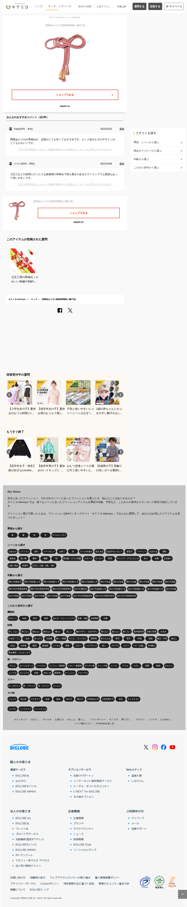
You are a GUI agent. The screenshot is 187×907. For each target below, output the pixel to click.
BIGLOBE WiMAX (26, 791)
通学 (35, 558)
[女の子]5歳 (52, 596)
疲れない (47, 631)
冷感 (24, 618)
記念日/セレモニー (114, 551)
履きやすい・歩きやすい (87, 631)
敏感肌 (45, 645)
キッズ (52, 6)
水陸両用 (95, 618)
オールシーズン (59, 535)
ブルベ (78, 645)
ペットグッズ (40, 709)
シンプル (13, 673)
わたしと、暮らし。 (77, 719)
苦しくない (13, 631)
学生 (121, 699)
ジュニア (13, 699)
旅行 (36, 551)
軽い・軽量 (61, 638)
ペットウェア (25, 709)
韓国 (35, 645)
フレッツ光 (22, 828)
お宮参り (168, 558)
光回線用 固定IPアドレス (30, 839)
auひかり (21, 781)
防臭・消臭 (83, 618)
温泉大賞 (136, 775)
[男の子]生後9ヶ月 (89, 582)
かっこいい (70, 673)
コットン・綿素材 (57, 666)
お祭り (62, 551)
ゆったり (38, 638)
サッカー (99, 558)
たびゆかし (165, 719)
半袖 (140, 638)
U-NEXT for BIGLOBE (86, 791)
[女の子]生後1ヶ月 (98, 589)
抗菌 (106, 618)
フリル (125, 666)
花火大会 (99, 551)
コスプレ (13, 709)
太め (27, 638)
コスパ (126, 645)
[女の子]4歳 (39, 596)
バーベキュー (49, 551)
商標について (18, 889)
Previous (9, 394)
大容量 (49, 638)
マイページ (175, 6)
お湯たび (59, 719)
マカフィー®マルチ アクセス (32, 860)
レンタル (56, 645)
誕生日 (130, 551)
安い (104, 645)
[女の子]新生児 (80, 589)
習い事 (23, 558)
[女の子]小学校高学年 (126, 596)
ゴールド (57, 686)
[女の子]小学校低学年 (82, 596)
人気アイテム (103, 6)
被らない (116, 631)
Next (120, 394)
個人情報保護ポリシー (108, 877)
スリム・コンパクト (78, 638)
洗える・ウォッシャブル (64, 618)
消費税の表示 (37, 877)
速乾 (46, 618)
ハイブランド (91, 645)
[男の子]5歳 (157, 582)
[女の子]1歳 (171, 589)
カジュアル (24, 673)
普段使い (58, 673)
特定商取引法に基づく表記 (79, 883)
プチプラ (115, 645)
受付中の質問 (84, 6)
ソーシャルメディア (84, 850)
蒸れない (36, 631)
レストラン (24, 551)
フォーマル (83, 673)
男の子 (80, 699)
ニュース (78, 834)
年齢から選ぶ (141, 159)
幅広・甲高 (162, 638)
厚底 (67, 645)
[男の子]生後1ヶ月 (32, 582)
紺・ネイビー (44, 686)
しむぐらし (137, 781)
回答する (155, 6)
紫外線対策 (139, 631)
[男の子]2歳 (118, 582)
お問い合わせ (18, 877)
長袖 (150, 638)
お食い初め (13, 565)
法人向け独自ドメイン (28, 865)
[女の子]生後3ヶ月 (117, 589)
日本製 (23, 645)
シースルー (41, 666)
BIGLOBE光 (22, 775)
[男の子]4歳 (144, 582)
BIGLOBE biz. (24, 818)
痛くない (127, 631)
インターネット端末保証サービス (92, 781)
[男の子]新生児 (15, 582)
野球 (110, 558)
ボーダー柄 (90, 666)
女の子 (69, 699)
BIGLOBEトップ (39, 889)
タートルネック (26, 666)
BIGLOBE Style (82, 844)
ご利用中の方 (135, 811)
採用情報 (78, 839)
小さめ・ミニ (14, 638)
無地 (158, 666)
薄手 (129, 638)
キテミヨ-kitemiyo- (17, 299)
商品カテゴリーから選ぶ (148, 150)
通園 (45, 558)
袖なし (174, 638)
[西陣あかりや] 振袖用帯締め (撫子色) (59, 299)
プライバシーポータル (23, 883)
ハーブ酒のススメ (83, 723)
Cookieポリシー (49, 883)
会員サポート (139, 828)
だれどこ (34, 719)
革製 (147, 666)
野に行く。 (126, 719)
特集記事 (121, 6)
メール (135, 823)
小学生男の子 (108, 699)
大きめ (163, 631)
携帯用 (94, 638)
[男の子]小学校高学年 (61, 589)
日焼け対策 (151, 631)
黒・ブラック (29, 686)
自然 (36, 673)
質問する (139, 6)
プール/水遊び (86, 551)
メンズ (39, 6)
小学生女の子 (93, 699)
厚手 (118, 638)
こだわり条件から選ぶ (146, 167)
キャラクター (133, 699)
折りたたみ (106, 638)
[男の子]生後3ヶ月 (51, 582)
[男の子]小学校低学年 (18, 589)
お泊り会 (153, 551)
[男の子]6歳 (170, 582)
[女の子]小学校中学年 (104, 596)
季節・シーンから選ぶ (146, 142)
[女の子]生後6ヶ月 (136, 589)
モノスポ (113, 719)
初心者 (23, 699)
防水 (35, 618)
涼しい (69, 631)
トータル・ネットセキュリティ (91, 786)
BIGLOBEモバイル (26, 786)
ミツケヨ (152, 719)
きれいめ (47, 673)
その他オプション (83, 796)
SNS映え (152, 645)
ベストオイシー (98, 719)
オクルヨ (47, 719)
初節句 (25, 565)
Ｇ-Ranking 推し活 (105, 723)
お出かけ (13, 551)
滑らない (25, 631)
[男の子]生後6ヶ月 (70, 582)
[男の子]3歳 (131, 582)
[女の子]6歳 (65, 596)
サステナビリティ (83, 828)
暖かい (58, 631)
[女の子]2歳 (13, 596)
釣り (146, 558)
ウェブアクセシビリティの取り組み (70, 877)
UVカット (12, 618)
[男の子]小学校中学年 (39, 589)
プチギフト (35, 699)
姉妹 (58, 699)
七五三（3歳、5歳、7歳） (44, 565)
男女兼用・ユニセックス (19, 652)
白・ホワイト (14, 686)
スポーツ (88, 558)
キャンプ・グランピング (128, 558)
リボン (136, 666)
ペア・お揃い (139, 645)
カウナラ (140, 719)
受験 (164, 551)
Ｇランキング (20, 719)
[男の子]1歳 (105, 582)
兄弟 (47, 699)
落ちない (105, 631)
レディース (65, 6)
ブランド (78, 823)
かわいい (169, 666)
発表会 (12, 558)
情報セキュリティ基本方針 (114, 883)
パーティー (141, 551)
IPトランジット (24, 855)
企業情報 (74, 811)
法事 (157, 558)
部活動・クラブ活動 (72, 558)
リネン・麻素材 (75, 666)
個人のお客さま (20, 762)
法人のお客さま (20, 811)
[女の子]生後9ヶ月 (155, 589)
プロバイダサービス (27, 834)
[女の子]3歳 (26, 596)
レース (114, 666)
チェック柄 (102, 666)
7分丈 (12, 645)
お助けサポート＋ (83, 775)
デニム (12, 666)
